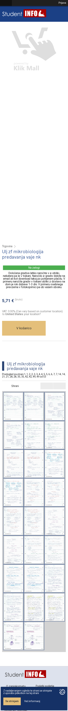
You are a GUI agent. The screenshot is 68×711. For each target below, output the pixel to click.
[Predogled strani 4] (13, 463)
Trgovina (7, 246)
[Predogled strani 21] (34, 549)
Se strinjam (12, 701)
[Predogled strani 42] (34, 607)
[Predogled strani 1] (13, 406)
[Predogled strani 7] (13, 521)
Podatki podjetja (45, 686)
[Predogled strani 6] (34, 492)
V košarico (24, 328)
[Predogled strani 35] (54, 578)
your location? (23, 314)
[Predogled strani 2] (54, 406)
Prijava (62, 2)
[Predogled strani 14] (54, 521)
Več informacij (32, 701)
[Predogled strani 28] (13, 578)
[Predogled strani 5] (54, 463)
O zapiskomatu (16, 686)
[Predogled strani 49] (13, 636)
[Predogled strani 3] (34, 435)
